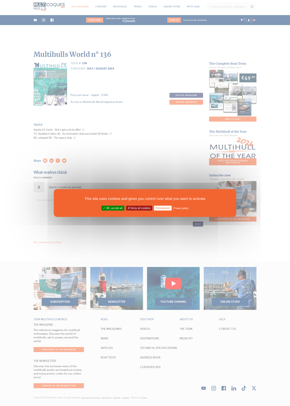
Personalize (163, 208)
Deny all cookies (140, 208)
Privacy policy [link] (181, 208)
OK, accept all (114, 208)
